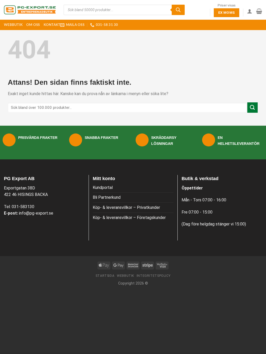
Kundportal (103, 187)
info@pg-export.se (36, 213)
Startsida (105, 276)
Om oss (33, 24)
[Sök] (178, 10)
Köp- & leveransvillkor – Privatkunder (126, 207)
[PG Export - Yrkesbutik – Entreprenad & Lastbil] (30, 10)
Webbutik (13, 24)
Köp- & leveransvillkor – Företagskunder (129, 217)
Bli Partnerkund (107, 197)
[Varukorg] (259, 11)
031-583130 (23, 206)
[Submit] (252, 107)
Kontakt (52, 24)
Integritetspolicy (153, 276)
